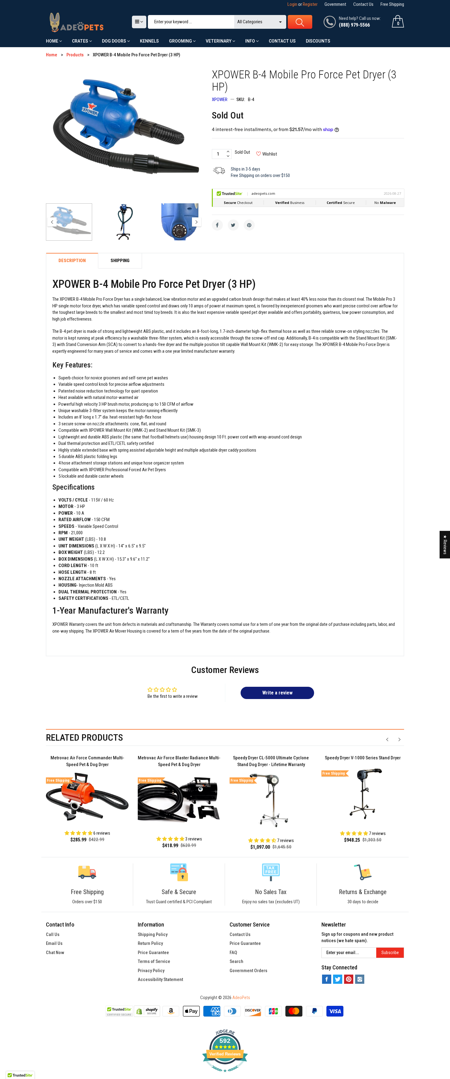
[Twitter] (233, 225)
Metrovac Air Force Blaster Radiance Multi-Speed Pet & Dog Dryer (179, 761)
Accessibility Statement (160, 979)
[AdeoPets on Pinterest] (348, 979)
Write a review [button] (277, 693)
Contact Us (363, 4)
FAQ (233, 952)
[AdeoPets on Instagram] (359, 979)
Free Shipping (392, 4)
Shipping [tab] (120, 260)
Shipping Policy (152, 934)
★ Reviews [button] (445, 545)
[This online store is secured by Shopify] (147, 1011)
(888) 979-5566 (354, 25)
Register (310, 4)
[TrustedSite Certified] (119, 1011)
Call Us (52, 934)
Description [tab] (72, 260)
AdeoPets (241, 997)
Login (292, 4)
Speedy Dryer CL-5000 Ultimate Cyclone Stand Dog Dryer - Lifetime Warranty (271, 761)
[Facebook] (217, 225)
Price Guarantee (153, 952)
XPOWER (219, 99)
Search (236, 961)
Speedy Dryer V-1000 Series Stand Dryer (363, 758)
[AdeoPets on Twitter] (337, 979)
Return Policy (150, 943)
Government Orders (248, 970)
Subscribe (390, 952)
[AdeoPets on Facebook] (326, 979)
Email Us (54, 943)
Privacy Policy (151, 970)
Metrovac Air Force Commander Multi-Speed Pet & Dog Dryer (87, 761)
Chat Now (55, 952)
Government (335, 4)
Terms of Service (154, 961)
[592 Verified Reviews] (225, 1075)
